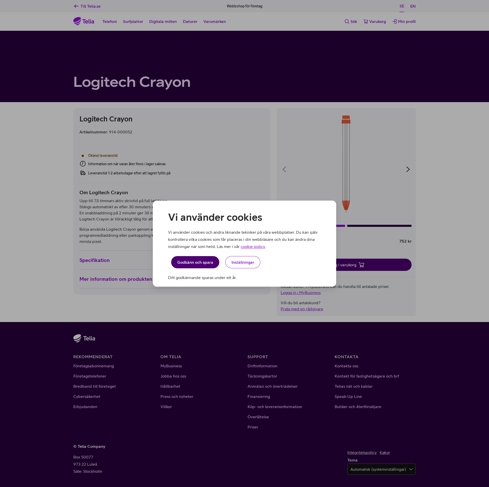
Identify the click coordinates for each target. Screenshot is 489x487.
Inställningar (243, 262)
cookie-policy (253, 246)
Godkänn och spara (195, 262)
